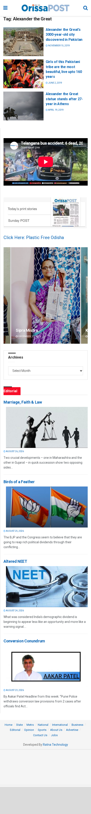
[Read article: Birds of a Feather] (47, 507)
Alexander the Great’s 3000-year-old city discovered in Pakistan (64, 34)
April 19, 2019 (56, 110)
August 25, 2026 (15, 531)
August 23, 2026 (15, 690)
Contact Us (40, 735)
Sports (42, 730)
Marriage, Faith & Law (23, 402)
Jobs (54, 735)
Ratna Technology (55, 744)
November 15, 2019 (59, 45)
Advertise (72, 730)
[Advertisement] (45, 800)
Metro (30, 724)
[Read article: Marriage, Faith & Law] (47, 427)
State (19, 724)
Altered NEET (15, 561)
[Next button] (84, 295)
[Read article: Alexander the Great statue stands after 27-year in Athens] (23, 106)
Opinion (29, 730)
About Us (56, 730)
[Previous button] (7, 295)
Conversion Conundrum (24, 641)
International (60, 724)
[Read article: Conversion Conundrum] (47, 666)
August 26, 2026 (15, 451)
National (43, 724)
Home (8, 724)
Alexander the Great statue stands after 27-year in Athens (64, 99)
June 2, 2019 (55, 83)
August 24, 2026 (15, 610)
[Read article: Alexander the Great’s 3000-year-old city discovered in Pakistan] (23, 41)
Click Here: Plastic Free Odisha (34, 237)
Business (77, 724)
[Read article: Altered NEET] (47, 586)
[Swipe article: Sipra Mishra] (45, 295)
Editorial (15, 730)
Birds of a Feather (19, 481)
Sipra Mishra (27, 330)
